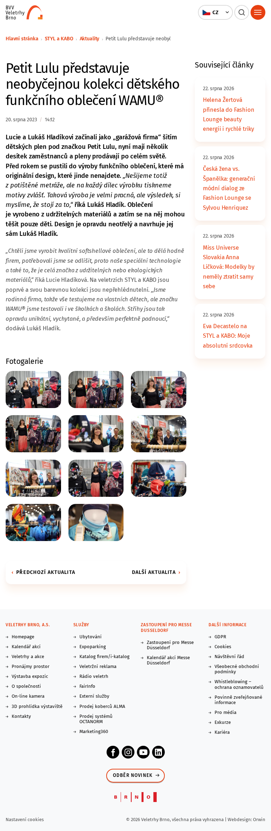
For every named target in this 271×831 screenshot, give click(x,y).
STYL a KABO (59, 39)
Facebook (113, 752)
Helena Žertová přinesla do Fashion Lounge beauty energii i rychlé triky (228, 114)
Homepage (23, 637)
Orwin (259, 819)
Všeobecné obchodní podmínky (237, 669)
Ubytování (90, 637)
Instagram (128, 752)
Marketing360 (93, 731)
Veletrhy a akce (28, 656)
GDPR (220, 637)
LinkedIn (158, 752)
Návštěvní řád (229, 656)
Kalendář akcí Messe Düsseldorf (168, 660)
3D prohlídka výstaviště (37, 706)
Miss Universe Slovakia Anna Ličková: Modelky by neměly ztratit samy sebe (228, 267)
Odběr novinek (132, 775)
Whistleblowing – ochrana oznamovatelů (239, 684)
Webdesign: (240, 819)
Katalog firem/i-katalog (104, 656)
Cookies (223, 647)
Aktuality (90, 39)
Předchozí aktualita (45, 572)
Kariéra (222, 732)
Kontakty (21, 716)
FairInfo (87, 686)
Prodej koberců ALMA (102, 706)
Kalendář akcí (26, 647)
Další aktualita (154, 572)
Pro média (225, 712)
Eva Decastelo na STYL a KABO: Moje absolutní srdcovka (228, 336)
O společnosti (26, 686)
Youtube (143, 752)
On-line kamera (28, 696)
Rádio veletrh (93, 676)
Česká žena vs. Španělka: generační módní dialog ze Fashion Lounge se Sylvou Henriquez (229, 188)
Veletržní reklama (97, 666)
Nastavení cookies (25, 819)
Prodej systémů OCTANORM (96, 719)
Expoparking (92, 647)
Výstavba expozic (30, 676)
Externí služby (94, 696)
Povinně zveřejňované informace (238, 700)
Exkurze (223, 722)
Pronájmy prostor (30, 666)
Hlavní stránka (22, 39)
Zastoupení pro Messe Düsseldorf (170, 645)
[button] (215, 12)
